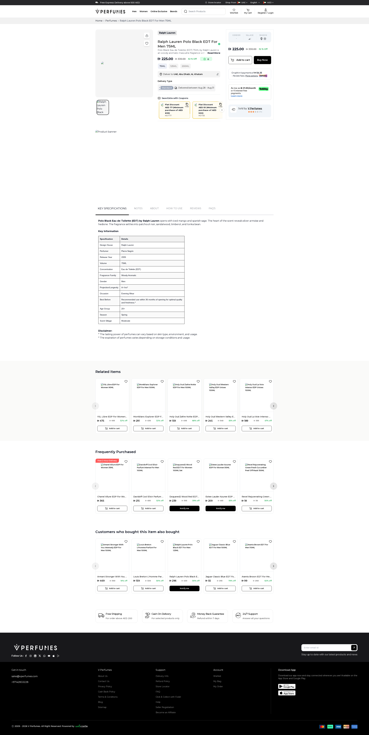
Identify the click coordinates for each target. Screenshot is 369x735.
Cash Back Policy (106, 691)
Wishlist (217, 676)
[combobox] (242, 2)
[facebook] (26, 656)
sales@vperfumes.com (25, 676)
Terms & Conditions (107, 697)
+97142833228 (20, 682)
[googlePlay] (58, 656)
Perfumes (111, 20)
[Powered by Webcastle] (81, 726)
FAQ (158, 691)
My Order (218, 686)
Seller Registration (165, 707)
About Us (102, 676)
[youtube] (49, 656)
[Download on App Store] (318, 692)
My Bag (217, 681)
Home (98, 20)
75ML (162, 66)
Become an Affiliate (166, 712)
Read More (214, 53)
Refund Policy (163, 681)
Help (158, 702)
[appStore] (53, 656)
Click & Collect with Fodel (168, 697)
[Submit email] (354, 647)
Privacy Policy (105, 686)
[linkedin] (35, 656)
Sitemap (102, 707)
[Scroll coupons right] (222, 110)
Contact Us (103, 681)
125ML (173, 66)
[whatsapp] (44, 656)
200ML (185, 66)
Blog (100, 702)
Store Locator (163, 686)
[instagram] (30, 656)
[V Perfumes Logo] (110, 11)
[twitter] (40, 656)
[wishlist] (126, 381)
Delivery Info (162, 676)
